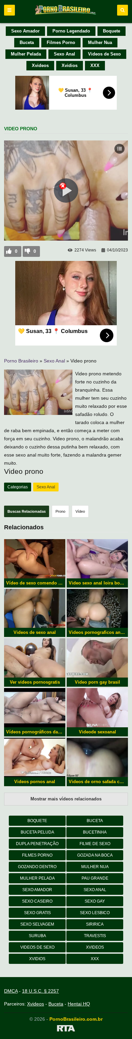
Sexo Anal (64, 54)
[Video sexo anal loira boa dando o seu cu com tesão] (97, 558)
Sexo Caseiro (37, 901)
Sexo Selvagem (37, 924)
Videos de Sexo (104, 54)
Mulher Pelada (26, 54)
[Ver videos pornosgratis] (34, 658)
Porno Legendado (71, 31)
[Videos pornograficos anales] (97, 608)
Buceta (27, 42)
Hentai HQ (79, 1004)
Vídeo (80, 511)
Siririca (95, 924)
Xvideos (40, 65)
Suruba (37, 935)
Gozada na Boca (95, 855)
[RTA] (66, 1029)
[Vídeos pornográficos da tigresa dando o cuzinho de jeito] (34, 707)
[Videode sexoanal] (97, 707)
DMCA (11, 991)
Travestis (95, 935)
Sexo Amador (25, 31)
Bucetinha (95, 832)
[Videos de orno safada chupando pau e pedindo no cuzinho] (97, 757)
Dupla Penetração (37, 843)
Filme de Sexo (95, 843)
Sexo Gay (95, 901)
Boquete (111, 31)
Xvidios (70, 65)
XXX (95, 65)
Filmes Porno (61, 42)
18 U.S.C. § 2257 (40, 991)
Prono (60, 511)
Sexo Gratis (37, 912)
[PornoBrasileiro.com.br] (66, 14)
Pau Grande (95, 878)
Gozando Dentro (37, 866)
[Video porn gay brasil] (97, 658)
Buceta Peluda (37, 832)
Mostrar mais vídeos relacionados (66, 798)
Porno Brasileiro (21, 360)
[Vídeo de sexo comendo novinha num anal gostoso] (34, 558)
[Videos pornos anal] (34, 757)
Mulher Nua (100, 42)
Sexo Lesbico (95, 912)
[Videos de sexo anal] (34, 608)
